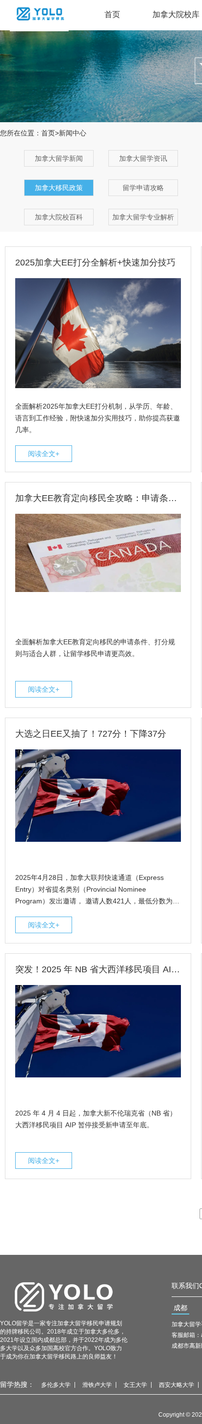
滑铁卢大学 (97, 1384)
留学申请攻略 (143, 188)
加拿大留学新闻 (59, 158)
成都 (180, 1308)
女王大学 (135, 1384)
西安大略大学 (176, 1384)
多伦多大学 (56, 1384)
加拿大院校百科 (59, 217)
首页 (112, 14)
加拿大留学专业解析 (143, 217)
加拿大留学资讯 (143, 158)
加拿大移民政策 (59, 188)
